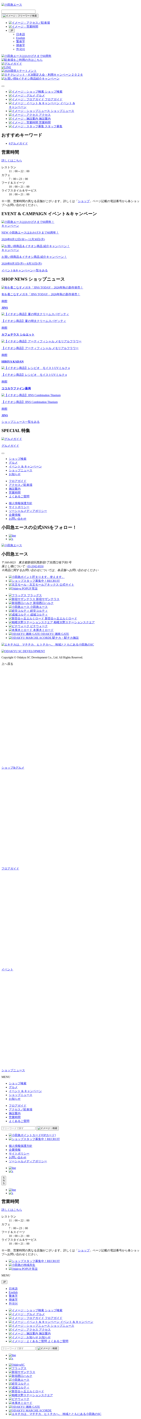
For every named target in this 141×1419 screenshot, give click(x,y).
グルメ (13, 462)
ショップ (84, 201)
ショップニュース (20, 470)
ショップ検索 (17, 458)
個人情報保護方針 (20, 503)
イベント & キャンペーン (25, 466)
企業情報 (15, 514)
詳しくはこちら (11, 160)
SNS (4, 1180)
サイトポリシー (19, 507)
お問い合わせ (17, 518)
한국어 (20, 49)
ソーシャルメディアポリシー (28, 511)
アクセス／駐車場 (20, 484)
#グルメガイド (18, 143)
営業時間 (15, 492)
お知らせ (15, 474)
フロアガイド (17, 481)
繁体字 (20, 41)
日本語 (20, 34)
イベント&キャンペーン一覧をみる (24, 270)
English (20, 38)
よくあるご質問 (19, 496)
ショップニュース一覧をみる (20, 421)
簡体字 (20, 45)
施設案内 (15, 488)
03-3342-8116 (35, 566)
